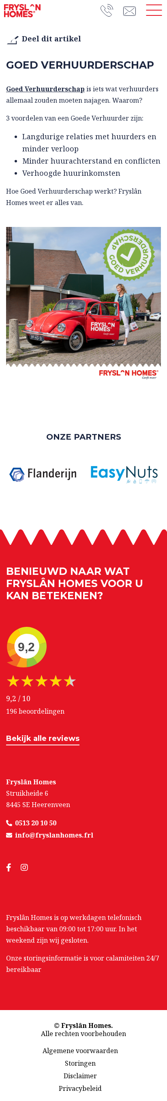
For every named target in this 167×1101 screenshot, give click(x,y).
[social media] (13, 867)
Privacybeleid (80, 1088)
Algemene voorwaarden (80, 1050)
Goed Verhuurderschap (45, 88)
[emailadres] (132, 10)
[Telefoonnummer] (112, 10)
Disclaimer (80, 1075)
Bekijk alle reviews (42, 738)
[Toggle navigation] (154, 10)
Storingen (80, 1063)
